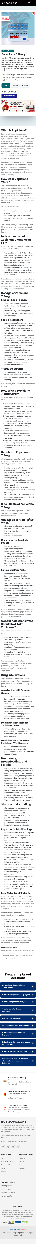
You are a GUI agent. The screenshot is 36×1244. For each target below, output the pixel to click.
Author (21, 1165)
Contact (22, 1161)
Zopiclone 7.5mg (7, 1161)
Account (4, 1172)
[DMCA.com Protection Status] (25, 1222)
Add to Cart (10, 96)
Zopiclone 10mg (6, 1165)
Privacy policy (6, 1189)
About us (22, 1158)
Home (3, 1158)
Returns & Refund (7, 1196)
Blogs (3, 1168)
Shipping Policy (6, 1185)
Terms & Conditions (8, 1192)
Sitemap (22, 1168)
